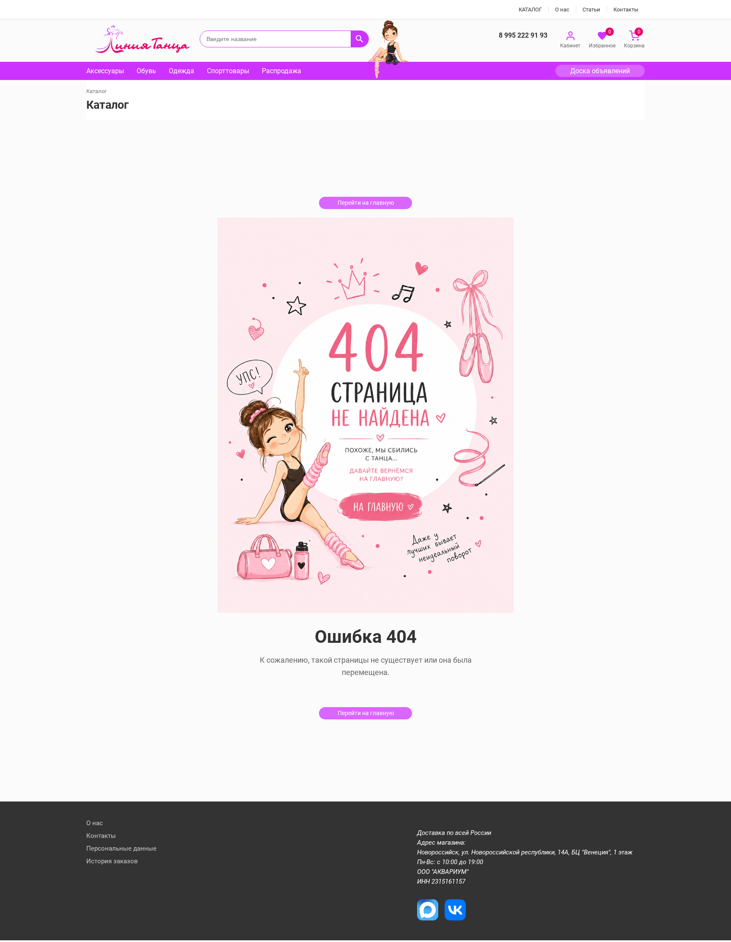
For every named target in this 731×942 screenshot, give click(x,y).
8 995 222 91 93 (523, 35)
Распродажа (281, 71)
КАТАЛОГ (530, 9)
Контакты (625, 9)
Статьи (591, 9)
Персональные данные (121, 848)
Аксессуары (105, 71)
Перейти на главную (366, 202)
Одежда (181, 71)
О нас (562, 9)
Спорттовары (228, 71)
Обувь (146, 71)
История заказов (112, 861)
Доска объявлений (600, 71)
